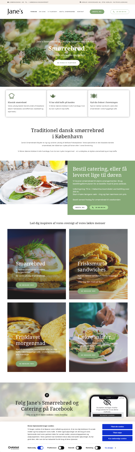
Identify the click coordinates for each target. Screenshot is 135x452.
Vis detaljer (109, 448)
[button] (97, 12)
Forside (34, 11)
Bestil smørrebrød (67, 11)
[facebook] (47, 395)
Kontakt (80, 11)
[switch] (61, 447)
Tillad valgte (117, 433)
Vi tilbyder (52, 11)
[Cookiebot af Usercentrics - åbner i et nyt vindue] (13, 447)
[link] (52, 11)
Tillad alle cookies (117, 426)
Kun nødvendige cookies (117, 438)
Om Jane (42, 11)
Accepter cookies (107, 415)
